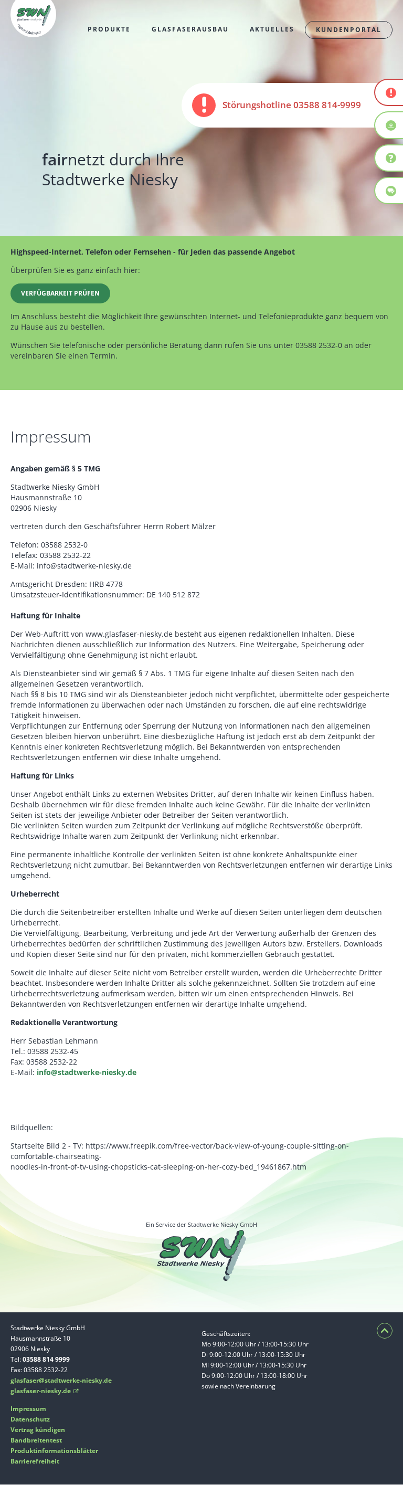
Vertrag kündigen (37, 1429)
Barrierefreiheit (34, 1461)
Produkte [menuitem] (109, 29)
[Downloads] (389, 125)
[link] (292, 105)
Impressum (28, 1408)
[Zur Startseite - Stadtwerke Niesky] (33, 32)
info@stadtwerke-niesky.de (86, 1072)
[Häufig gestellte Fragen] (389, 158)
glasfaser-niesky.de (44, 1390)
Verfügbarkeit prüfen (60, 293)
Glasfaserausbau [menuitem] (190, 29)
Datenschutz (30, 1419)
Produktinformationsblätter (54, 1450)
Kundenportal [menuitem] (348, 30)
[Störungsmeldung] (389, 92)
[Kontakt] (389, 190)
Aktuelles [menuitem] (272, 29)
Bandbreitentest (36, 1440)
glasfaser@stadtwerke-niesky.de (61, 1380)
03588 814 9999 (46, 1359)
